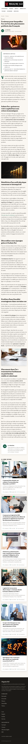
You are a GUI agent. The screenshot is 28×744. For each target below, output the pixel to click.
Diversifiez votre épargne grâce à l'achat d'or (14, 63)
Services (16, 11)
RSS (2, 732)
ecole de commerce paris (7, 736)
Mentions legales (5, 729)
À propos (17, 452)
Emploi (16, 8)
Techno (4, 11)
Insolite (3, 716)
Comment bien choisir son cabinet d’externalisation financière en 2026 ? (11, 482)
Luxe (3, 711)
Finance (11, 8)
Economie (9, 11)
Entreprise (5, 8)
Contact (3, 727)
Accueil (2, 16)
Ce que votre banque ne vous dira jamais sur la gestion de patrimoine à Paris (11, 624)
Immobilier (23, 8)
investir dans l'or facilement (8, 215)
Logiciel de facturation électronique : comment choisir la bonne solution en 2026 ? (12, 589)
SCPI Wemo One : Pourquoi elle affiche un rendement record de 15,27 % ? (11, 659)
